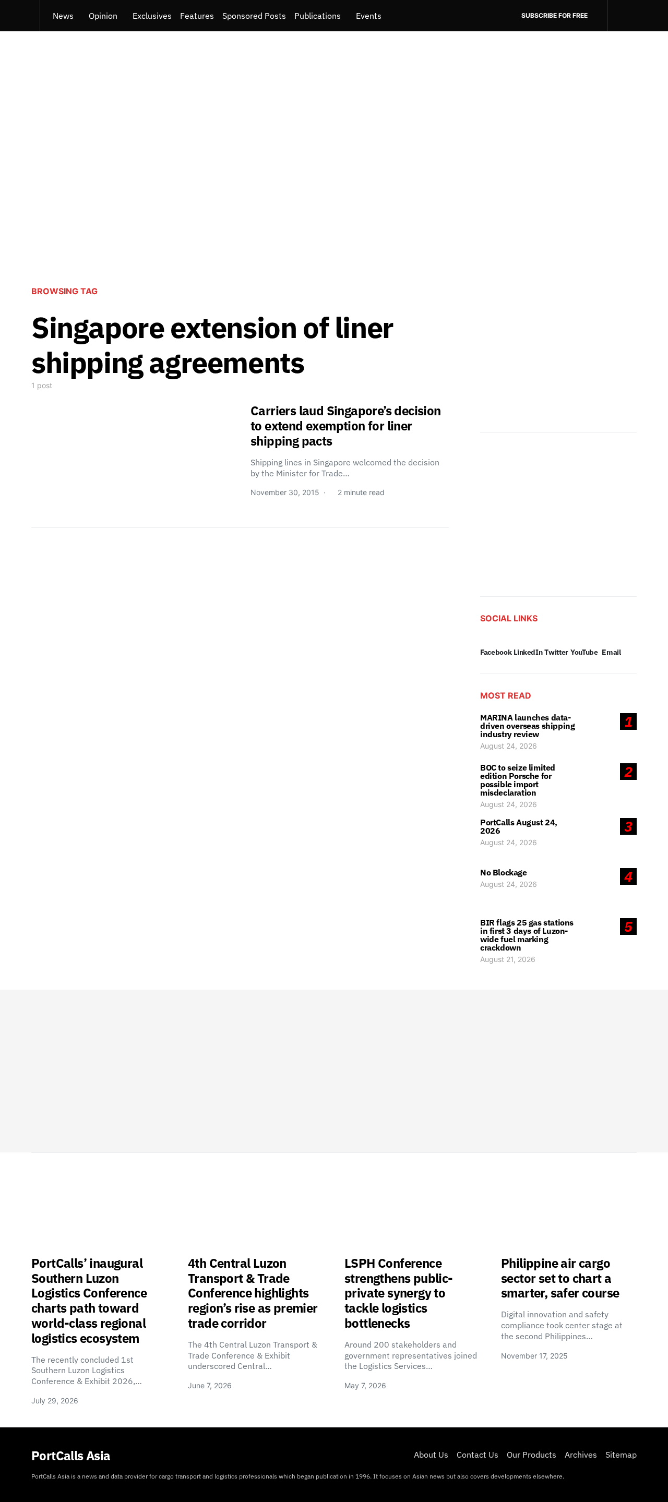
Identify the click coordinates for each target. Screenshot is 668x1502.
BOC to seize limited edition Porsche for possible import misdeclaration (517, 780)
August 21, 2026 (507, 959)
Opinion (103, 15)
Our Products (531, 1454)
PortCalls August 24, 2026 (518, 826)
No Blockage (503, 872)
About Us (431, 1454)
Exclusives (152, 15)
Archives (581, 1454)
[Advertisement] (334, 191)
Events (368, 15)
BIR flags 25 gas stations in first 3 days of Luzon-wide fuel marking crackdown (527, 935)
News (63, 15)
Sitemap (621, 1454)
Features (197, 15)
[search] (622, 15)
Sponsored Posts (254, 15)
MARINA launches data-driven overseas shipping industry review (527, 725)
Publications (317, 15)
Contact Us (477, 1454)
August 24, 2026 (508, 745)
